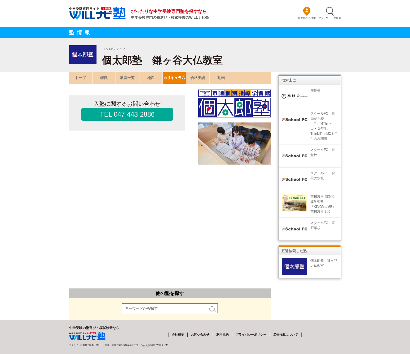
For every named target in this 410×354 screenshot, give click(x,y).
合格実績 (197, 78)
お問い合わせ (200, 334)
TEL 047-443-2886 (127, 114)
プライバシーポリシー (251, 334)
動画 (221, 78)
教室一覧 (127, 78)
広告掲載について (285, 334)
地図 (151, 78)
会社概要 (178, 334)
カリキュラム (174, 78)
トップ (80, 78)
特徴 (104, 78)
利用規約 (222, 334)
